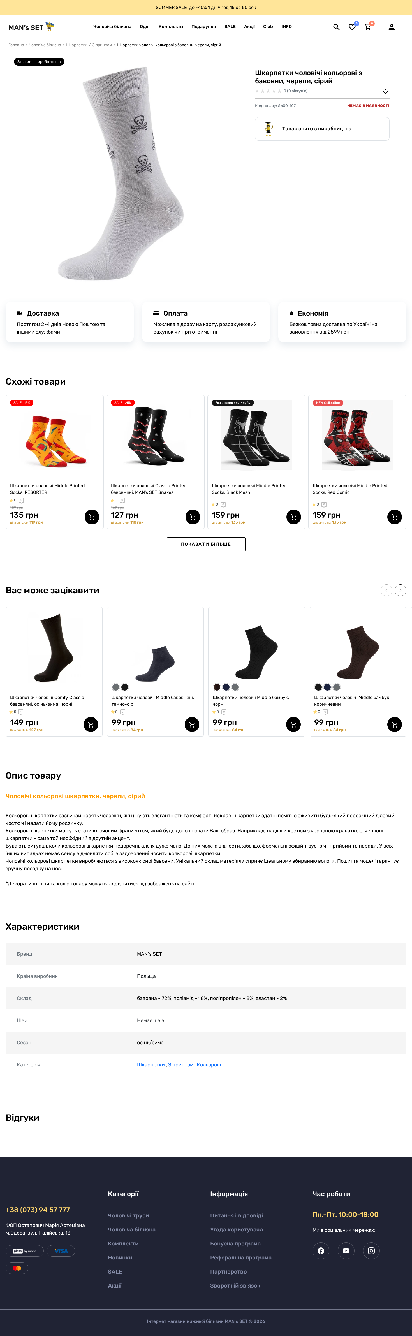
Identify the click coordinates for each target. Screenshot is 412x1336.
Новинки (120, 1257)
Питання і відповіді (236, 1215)
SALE (115, 1271)
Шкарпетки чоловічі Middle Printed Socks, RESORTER (47, 489)
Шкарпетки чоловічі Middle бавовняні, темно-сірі (153, 701)
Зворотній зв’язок (235, 1285)
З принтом (102, 45)
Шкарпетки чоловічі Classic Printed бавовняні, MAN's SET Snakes (149, 489)
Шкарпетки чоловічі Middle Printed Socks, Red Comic (350, 489)
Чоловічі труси (128, 1215)
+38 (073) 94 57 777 (38, 1210)
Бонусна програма (235, 1243)
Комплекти (123, 1243)
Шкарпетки (76, 45)
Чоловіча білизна (45, 45)
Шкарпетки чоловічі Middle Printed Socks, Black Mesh (249, 489)
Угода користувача (236, 1229)
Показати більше (206, 544)
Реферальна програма (241, 1257)
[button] (286, 26)
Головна (16, 45)
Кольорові (209, 1065)
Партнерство (228, 1271)
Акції (114, 1285)
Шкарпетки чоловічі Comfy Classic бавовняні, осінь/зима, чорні (47, 701)
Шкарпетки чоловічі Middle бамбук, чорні (251, 701)
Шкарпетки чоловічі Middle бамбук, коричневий (352, 701)
